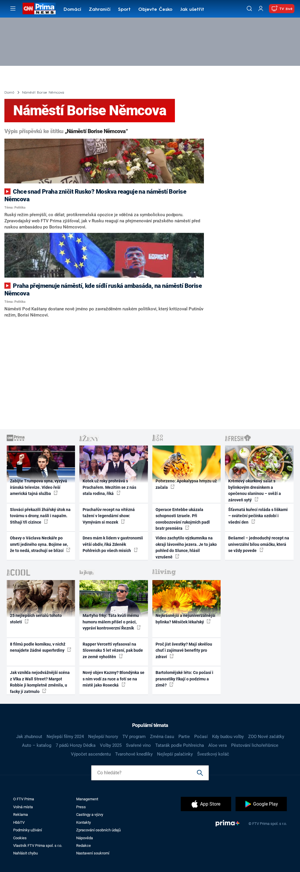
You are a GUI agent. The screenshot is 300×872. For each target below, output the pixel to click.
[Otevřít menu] (13, 8)
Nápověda (84, 838)
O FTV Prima (23, 799)
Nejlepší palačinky (175, 754)
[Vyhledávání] (249, 8)
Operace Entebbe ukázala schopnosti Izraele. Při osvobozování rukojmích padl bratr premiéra (183, 519)
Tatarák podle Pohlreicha (179, 745)
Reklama (20, 814)
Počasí (201, 736)
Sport (124, 9)
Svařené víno (138, 745)
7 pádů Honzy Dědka (76, 745)
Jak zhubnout (29, 736)
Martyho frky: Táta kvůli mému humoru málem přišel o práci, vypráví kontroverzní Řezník (111, 621)
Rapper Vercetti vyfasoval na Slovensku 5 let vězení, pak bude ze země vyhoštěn (113, 650)
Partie (184, 736)
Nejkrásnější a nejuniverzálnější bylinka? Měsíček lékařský (185, 618)
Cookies (20, 838)
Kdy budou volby (228, 736)
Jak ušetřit (192, 9)
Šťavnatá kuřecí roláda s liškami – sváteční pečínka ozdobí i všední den (258, 515)
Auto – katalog (36, 745)
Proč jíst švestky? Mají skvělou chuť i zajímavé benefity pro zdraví (184, 650)
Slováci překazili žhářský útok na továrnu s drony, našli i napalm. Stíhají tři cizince (40, 515)
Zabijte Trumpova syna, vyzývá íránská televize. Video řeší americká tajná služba (38, 487)
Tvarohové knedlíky (134, 754)
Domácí (72, 9)
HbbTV (19, 822)
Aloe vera (217, 745)
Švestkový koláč (213, 754)
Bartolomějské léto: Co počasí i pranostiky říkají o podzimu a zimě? (184, 678)
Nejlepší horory (103, 736)
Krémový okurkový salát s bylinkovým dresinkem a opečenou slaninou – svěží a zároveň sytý (254, 490)
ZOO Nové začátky (266, 736)
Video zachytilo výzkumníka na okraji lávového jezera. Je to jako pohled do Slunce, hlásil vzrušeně (186, 547)
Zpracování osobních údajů (98, 830)
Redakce (83, 845)
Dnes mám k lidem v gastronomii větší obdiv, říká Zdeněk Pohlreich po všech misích (113, 544)
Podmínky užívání (27, 830)
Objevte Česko (155, 9)
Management (87, 799)
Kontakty (83, 822)
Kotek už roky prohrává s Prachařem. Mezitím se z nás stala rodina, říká (109, 487)
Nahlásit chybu (25, 853)
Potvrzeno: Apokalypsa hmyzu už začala (186, 484)
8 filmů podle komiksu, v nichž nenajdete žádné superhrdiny (37, 647)
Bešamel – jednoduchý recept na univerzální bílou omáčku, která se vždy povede (258, 544)
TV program (134, 736)
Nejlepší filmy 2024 (65, 736)
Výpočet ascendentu (91, 754)
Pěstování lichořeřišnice (254, 745)
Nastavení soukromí (92, 853)
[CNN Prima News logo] (39, 8)
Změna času (162, 736)
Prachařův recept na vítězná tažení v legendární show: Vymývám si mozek (109, 515)
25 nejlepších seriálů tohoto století (36, 618)
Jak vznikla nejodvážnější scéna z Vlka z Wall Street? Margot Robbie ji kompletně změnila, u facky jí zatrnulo (40, 682)
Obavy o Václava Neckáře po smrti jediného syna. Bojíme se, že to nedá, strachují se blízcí (39, 544)
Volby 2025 (111, 745)
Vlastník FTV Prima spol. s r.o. (37, 845)
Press (81, 807)
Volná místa (23, 807)
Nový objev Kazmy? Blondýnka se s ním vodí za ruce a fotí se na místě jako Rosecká (113, 678)
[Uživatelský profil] (261, 8)
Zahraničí (99, 9)
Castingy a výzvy (89, 814)
